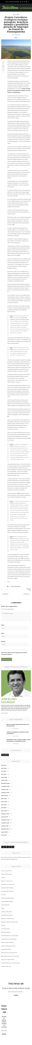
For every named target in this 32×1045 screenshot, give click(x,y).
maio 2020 (4, 804)
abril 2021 (3, 774)
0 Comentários (15, 728)
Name (3, 625)
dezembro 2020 (5, 783)
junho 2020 (4, 801)
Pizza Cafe (3, 894)
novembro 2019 (5, 822)
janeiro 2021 (4, 780)
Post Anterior (5, 594)
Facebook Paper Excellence (7, 915)
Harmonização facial (5, 928)
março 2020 (4, 810)
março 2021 (4, 777)
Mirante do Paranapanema (14, 90)
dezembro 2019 (5, 819)
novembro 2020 (5, 786)
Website (3, 641)
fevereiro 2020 (5, 813)
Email (2, 633)
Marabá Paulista (16, 92)
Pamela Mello (8, 949)
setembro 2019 (5, 829)
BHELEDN (7, 904)
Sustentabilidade (16, 34)
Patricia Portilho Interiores (6, 874)
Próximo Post (26, 594)
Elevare (2, 908)
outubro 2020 (4, 789)
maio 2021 (3, 771)
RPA (10, 966)
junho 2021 (4, 768)
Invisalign (3, 925)
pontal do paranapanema (16, 586)
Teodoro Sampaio (26, 88)
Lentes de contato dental (6, 911)
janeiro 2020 (4, 816)
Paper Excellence (10, 887)
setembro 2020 (5, 792)
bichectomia (11, 942)
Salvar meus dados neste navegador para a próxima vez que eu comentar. (14, 653)
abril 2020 (3, 807)
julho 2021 (3, 765)
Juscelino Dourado (10, 918)
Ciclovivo (3, 877)
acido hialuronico (11, 945)
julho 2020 (4, 798)
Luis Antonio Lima (8, 870)
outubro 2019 (4, 826)
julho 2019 (3, 835)
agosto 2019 (4, 832)
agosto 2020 (4, 795)
